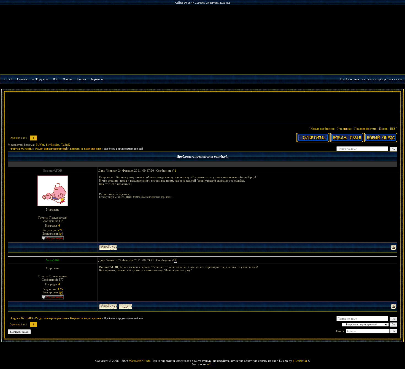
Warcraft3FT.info (140, 360)
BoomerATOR (52, 170)
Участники (344, 128)
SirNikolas (52, 144)
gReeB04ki (300, 360)
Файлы (67, 79)
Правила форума (365, 128)
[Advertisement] (202, 108)
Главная (22, 79)
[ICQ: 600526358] (125, 306)
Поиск (383, 128)
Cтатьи (81, 79)
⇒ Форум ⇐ (40, 79)
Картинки (97, 79)
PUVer (40, 144)
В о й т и (346, 79)
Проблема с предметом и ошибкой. (123, 148)
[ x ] (9, 79)
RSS (55, 79)
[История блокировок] (61, 233)
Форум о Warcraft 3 (21, 148)
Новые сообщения (322, 128)
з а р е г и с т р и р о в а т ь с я (381, 79)
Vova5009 (53, 260)
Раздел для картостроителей (51, 148)
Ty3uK (65, 144)
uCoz (210, 364)
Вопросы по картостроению (85, 148)
